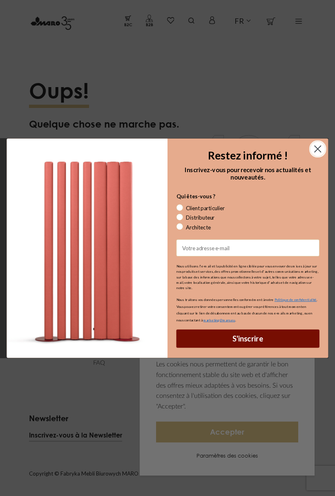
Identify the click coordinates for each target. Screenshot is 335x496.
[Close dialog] (318, 149)
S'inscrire (247, 338)
